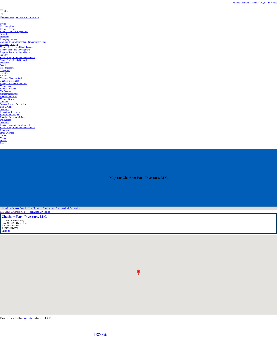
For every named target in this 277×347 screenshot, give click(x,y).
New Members (7, 68)
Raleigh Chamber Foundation (13, 83)
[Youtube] (105, 334)
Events (3, 23)
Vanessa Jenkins (11, 225)
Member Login (258, 2)
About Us (4, 73)
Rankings (4, 130)
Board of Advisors (8, 96)
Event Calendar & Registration (14, 31)
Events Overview (8, 29)
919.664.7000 (6, 332)
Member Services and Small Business (17, 47)
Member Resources (9, 94)
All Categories (72, 208)
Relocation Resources (10, 112)
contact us (28, 318)
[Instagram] (98, 334)
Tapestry (4, 55)
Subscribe (272, 2)
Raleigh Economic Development (15, 49)
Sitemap (191, 339)
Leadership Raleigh (9, 44)
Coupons (4, 101)
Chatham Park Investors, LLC (24, 216)
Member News (7, 99)
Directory (4, 62)
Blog (2, 143)
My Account (5, 91)
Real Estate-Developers (39, 212)
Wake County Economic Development (17, 57)
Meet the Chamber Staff (11, 78)
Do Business (6, 120)
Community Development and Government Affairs (23, 42)
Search (3, 65)
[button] (138, 272)
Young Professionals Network (13, 60)
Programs (4, 36)
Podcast (3, 140)
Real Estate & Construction (12, 212)
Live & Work (6, 107)
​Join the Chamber (241, 2)
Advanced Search (18, 208)
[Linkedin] (95, 334)
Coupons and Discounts (54, 208)
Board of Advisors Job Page (13, 117)
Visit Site (6, 231)
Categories (5, 70)
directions (22, 223)
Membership (5, 86)
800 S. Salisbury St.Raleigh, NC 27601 (9, 336)
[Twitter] (100, 334)
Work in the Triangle (9, 114)
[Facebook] (103, 334)
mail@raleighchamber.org (12, 340)
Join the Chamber (8, 88)
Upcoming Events (8, 26)
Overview (4, 109)
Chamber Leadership (9, 81)
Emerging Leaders (8, 39)
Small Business (7, 133)
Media (3, 135)
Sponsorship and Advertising (13, 104)
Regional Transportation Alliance (15, 52)
